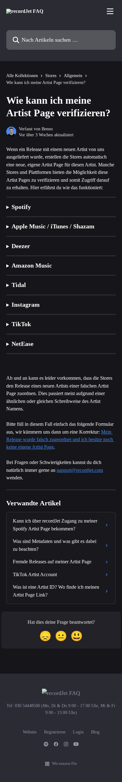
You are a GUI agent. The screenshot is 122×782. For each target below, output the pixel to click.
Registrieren (54, 732)
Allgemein (73, 75)
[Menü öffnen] (110, 11)
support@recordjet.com (80, 470)
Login (78, 732)
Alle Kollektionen (22, 75)
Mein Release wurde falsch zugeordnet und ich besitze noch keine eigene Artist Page (60, 439)
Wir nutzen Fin (64, 763)
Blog (95, 732)
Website (30, 732)
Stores (50, 75)
